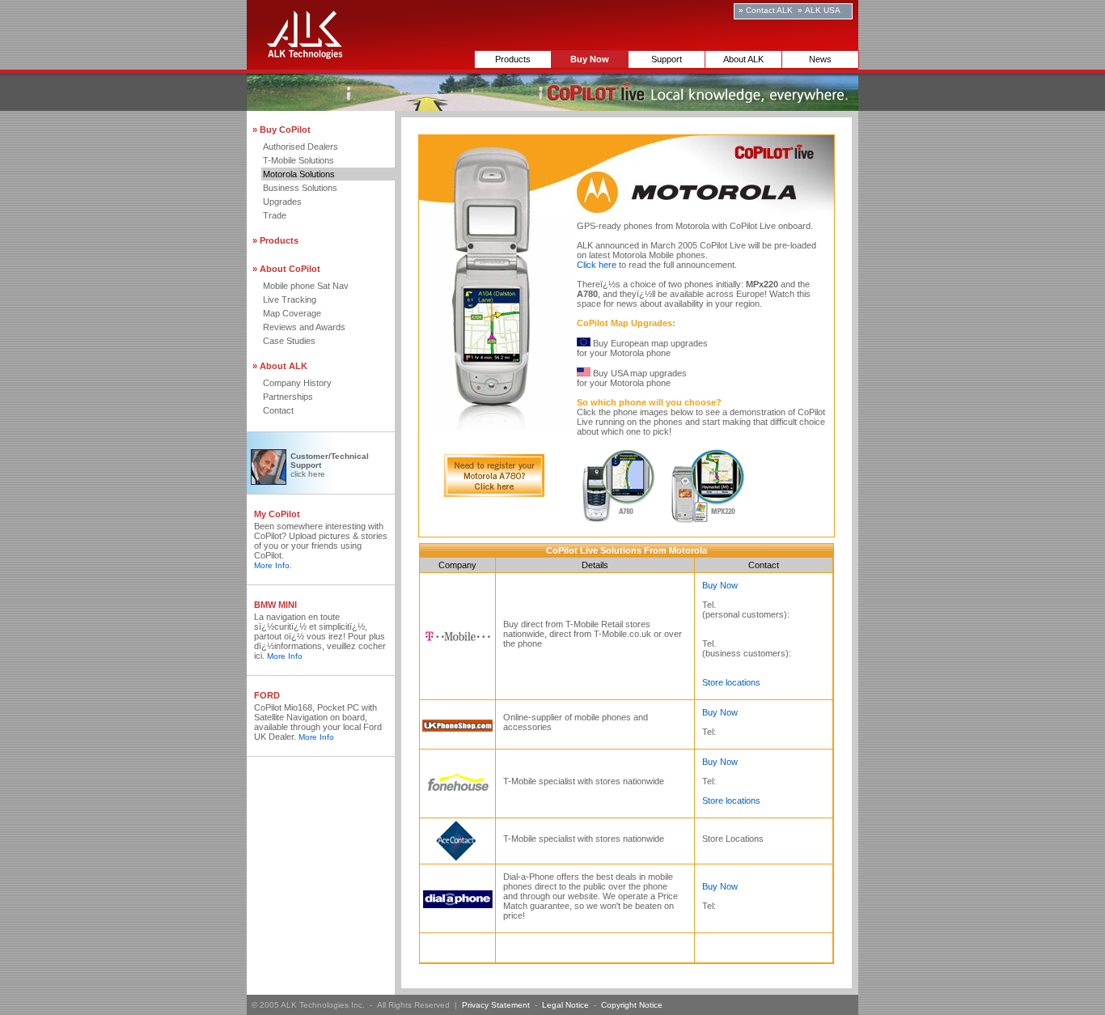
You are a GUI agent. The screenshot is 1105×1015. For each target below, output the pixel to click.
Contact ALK (769, 10)
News (820, 59)
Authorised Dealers (300, 146)
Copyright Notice (632, 1004)
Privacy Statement (496, 1004)
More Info (272, 565)
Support (666, 59)
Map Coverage (292, 313)
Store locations (731, 682)
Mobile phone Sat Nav (306, 286)
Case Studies (289, 341)
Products (513, 59)
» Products (275, 240)
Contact (278, 410)
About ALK (743, 59)
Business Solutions (300, 188)
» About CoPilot (286, 269)
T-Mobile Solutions (298, 160)
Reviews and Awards (304, 327)
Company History (297, 383)
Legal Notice (565, 1004)
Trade (274, 215)
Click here (596, 265)
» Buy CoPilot (281, 129)
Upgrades (282, 201)
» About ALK (279, 366)
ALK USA (822, 10)
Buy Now (720, 585)
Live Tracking (289, 299)
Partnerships (288, 396)
